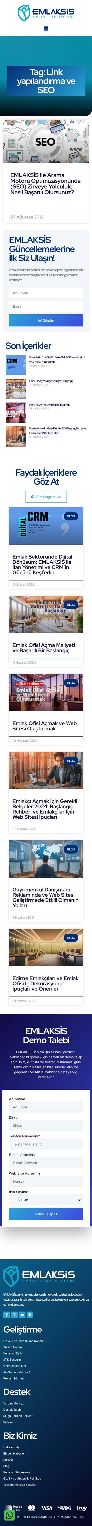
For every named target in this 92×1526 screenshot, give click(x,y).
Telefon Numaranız (24, 1136)
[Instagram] (14, 1315)
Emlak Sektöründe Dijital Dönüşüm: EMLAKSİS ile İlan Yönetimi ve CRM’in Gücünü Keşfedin (42, 564)
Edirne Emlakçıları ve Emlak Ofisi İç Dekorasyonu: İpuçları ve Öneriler (46, 983)
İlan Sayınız (18, 1192)
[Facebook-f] (6, 1315)
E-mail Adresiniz (22, 1155)
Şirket (14, 1117)
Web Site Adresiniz (24, 1173)
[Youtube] (22, 1315)
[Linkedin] (30, 1315)
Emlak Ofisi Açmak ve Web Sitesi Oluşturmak (49, 405)
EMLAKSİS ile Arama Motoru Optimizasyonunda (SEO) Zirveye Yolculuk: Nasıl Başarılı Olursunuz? (45, 183)
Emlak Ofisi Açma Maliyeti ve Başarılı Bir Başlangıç (51, 381)
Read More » (21, 204)
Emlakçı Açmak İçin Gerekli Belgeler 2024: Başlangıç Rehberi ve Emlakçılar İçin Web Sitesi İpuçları (45, 809)
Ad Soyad (17, 1099)
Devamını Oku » (26, 578)
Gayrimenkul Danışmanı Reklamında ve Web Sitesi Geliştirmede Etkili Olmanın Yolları (46, 897)
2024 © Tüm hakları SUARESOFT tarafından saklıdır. (46, 1517)
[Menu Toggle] (46, 28)
